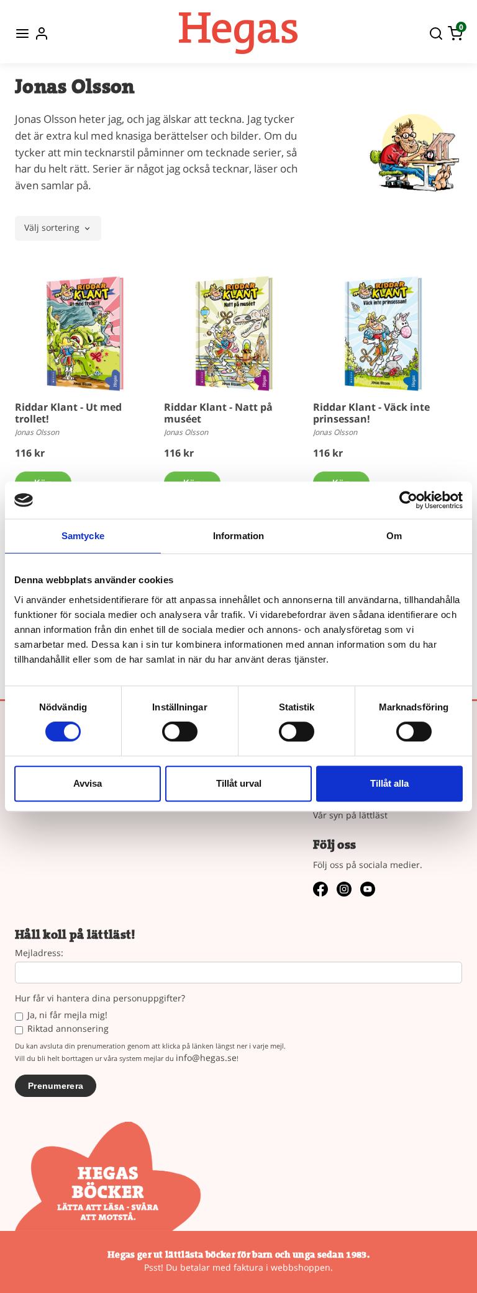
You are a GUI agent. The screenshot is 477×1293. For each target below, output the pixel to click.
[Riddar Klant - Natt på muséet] (234, 333)
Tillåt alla (389, 783)
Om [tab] (394, 535)
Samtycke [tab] (82, 535)
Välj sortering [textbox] (52, 228)
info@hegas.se (206, 1057)
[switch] (180, 731)
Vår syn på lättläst (350, 815)
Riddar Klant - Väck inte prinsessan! (371, 413)
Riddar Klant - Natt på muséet (218, 413)
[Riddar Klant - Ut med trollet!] (85, 333)
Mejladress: (39, 953)
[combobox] (58, 228)
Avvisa (87, 783)
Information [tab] (238, 535)
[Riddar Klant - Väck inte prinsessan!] (383, 333)
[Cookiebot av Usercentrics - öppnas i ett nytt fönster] (408, 500)
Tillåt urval (238, 783)
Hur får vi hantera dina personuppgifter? (100, 998)
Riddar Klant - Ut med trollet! (68, 413)
